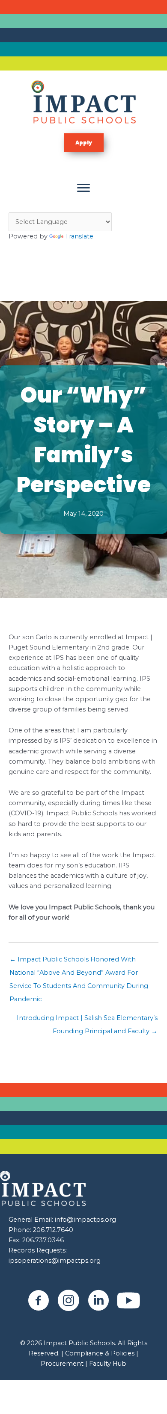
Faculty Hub (106, 1363)
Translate (79, 236)
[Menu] (83, 188)
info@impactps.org (85, 1219)
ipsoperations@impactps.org (55, 1260)
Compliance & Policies (99, 1353)
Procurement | (64, 1363)
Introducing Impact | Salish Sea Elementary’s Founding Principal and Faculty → (87, 1020)
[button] (84, 142)
